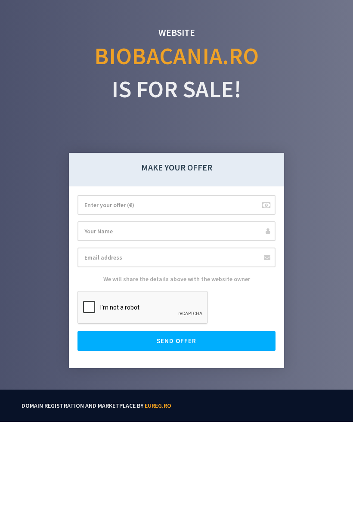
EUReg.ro (158, 405)
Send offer (176, 341)
